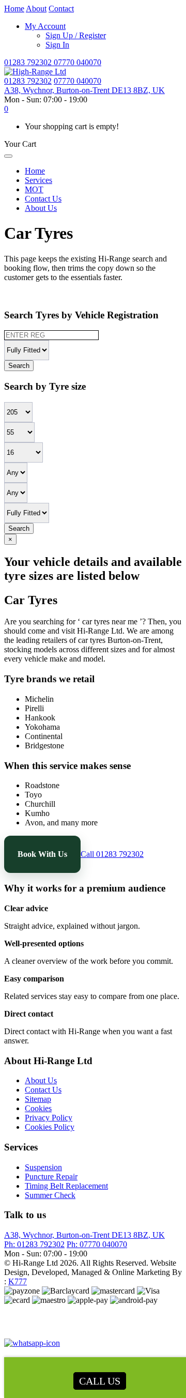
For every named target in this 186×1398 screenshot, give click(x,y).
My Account (45, 26)
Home (14, 8)
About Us (41, 208)
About (36, 8)
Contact (61, 8)
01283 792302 (29, 62)
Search (18, 366)
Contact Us (43, 198)
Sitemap (38, 1099)
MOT (34, 189)
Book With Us (42, 854)
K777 (17, 1281)
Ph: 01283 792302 (34, 1244)
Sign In (57, 44)
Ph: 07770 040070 (97, 1244)
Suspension (43, 1167)
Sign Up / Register (75, 35)
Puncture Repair (51, 1176)
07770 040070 (77, 62)
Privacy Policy (48, 1117)
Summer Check (50, 1195)
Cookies (38, 1108)
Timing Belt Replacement (66, 1185)
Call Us (99, 1381)
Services (38, 180)
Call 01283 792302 (112, 854)
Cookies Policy (49, 1127)
